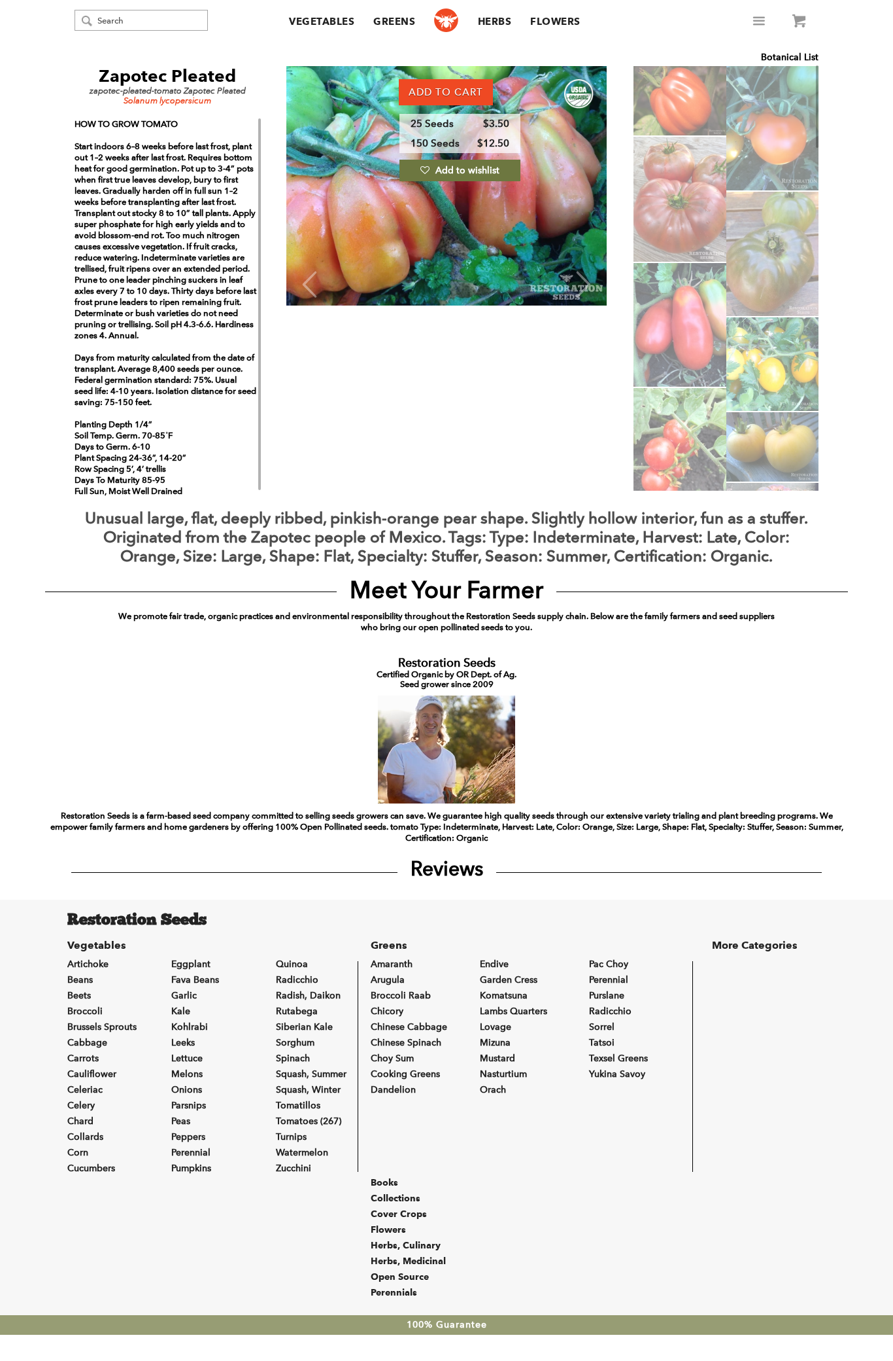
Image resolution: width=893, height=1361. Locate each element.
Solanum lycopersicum (167, 100)
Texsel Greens (618, 1058)
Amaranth (392, 964)
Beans (80, 979)
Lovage (495, 1027)
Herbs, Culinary (406, 1245)
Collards (85, 1136)
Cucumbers (91, 1168)
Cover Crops (399, 1214)
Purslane (606, 995)
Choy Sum (392, 1058)
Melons (187, 1074)
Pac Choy (608, 964)
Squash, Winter (308, 1089)
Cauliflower (91, 1074)
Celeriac (85, 1089)
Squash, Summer (311, 1074)
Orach (493, 1089)
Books (384, 1182)
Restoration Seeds (137, 920)
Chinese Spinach (406, 1042)
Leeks (183, 1042)
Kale (180, 1011)
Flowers (555, 21)
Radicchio (297, 979)
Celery (81, 1105)
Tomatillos (298, 1105)
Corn (77, 1152)
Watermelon (302, 1152)
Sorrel (602, 1027)
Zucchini (293, 1168)
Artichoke (88, 964)
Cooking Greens (405, 1074)
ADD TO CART (446, 92)
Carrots (83, 1058)
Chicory (387, 1011)
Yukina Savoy (617, 1074)
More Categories (755, 945)
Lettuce (187, 1058)
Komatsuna (504, 995)
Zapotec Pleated (167, 75)
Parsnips (188, 1105)
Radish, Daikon (308, 995)
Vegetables (321, 21)
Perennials (394, 1292)
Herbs (495, 21)
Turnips (291, 1136)
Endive (494, 964)
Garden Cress (508, 979)
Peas (180, 1121)
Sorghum (295, 1042)
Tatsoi (602, 1042)
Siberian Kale (304, 1027)
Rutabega (297, 1011)
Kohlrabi (189, 1027)
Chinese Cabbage (409, 1027)
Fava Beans (195, 979)
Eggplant (191, 964)
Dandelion (393, 1089)
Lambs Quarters (513, 1011)
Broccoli (85, 1011)
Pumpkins (191, 1168)
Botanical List (789, 57)
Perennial (191, 1152)
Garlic (184, 995)
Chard (80, 1121)
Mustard (497, 1058)
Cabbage (87, 1042)
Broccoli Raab (401, 995)
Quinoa (292, 964)
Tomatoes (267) (308, 1121)
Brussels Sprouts (102, 1027)
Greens (394, 21)
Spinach (293, 1058)
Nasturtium (503, 1074)
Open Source (400, 1276)
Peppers (188, 1136)
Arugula (388, 979)
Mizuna (495, 1042)
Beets (79, 995)
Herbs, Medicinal (408, 1261)
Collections (395, 1198)
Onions (186, 1089)
